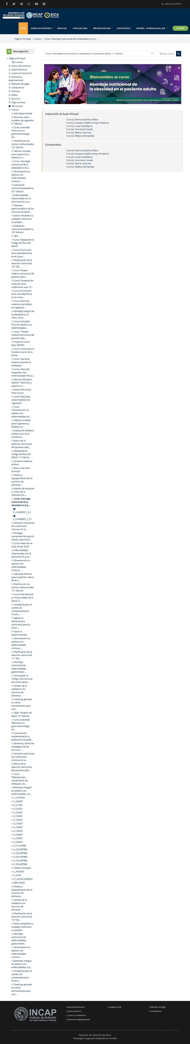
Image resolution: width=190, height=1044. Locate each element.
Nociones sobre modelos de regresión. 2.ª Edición (22, 120)
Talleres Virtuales (22, 867)
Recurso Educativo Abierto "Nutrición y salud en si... (21, 382)
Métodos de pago (102, 28)
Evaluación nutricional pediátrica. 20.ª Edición (22, 188)
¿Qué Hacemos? (74, 1011)
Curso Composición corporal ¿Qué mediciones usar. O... (22, 283)
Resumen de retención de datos (95, 1034)
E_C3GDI (18, 812)
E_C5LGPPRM (20, 860)
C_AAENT (18, 801)
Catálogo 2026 (80, 28)
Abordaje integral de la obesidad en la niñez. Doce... (22, 314)
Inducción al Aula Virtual (62, 114)
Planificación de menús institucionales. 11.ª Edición (22, 587)
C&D (16, 235)
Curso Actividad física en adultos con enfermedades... (21, 324)
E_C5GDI (18, 819)
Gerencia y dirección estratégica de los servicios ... (22, 746)
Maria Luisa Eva (83, 132)
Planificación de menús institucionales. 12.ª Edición (22, 144)
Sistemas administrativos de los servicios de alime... (22, 208)
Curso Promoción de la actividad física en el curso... (21, 253)
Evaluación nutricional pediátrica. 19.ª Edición (22, 229)
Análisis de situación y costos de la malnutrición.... (22, 491)
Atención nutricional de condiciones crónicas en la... (22, 526)
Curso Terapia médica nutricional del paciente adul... (22, 273)
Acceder (180, 28)
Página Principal (23, 38)
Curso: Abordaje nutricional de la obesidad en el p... (70, 38)
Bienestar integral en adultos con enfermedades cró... (21, 790)
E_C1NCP (18, 823)
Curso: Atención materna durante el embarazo (21, 362)
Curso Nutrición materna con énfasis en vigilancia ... (21, 304)
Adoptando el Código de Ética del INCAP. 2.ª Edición (21, 454)
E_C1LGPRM (20, 845)
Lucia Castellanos (84, 125)
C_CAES (17, 875)
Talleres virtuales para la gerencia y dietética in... (21, 154)
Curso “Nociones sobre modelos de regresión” (20, 399)
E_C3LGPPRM (20, 853)
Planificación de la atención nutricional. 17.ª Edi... (21, 655)
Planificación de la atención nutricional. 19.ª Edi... (21, 916)
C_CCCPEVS (19, 797)
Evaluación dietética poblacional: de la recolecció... (22, 433)
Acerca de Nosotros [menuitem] (41, 28)
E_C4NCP (18, 834)
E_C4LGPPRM (20, 856)
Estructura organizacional (78, 1019)
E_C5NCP (18, 838)
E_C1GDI (18, 804)
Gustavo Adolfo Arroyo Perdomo (92, 122)
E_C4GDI (18, 816)
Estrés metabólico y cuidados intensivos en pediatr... (22, 218)
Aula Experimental (23, 113)
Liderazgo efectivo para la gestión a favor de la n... (22, 577)
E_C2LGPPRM (20, 849)
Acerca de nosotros (76, 1007)
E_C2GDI (18, 808)
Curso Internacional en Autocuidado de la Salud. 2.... (22, 597)
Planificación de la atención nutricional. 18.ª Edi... (21, 263)
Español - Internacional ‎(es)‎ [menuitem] (150, 28)
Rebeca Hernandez (84, 135)
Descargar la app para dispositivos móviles (95, 1038)
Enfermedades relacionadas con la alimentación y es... (21, 198)
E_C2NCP (18, 827)
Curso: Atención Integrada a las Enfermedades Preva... (22, 372)
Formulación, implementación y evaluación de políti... (22, 736)
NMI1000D (19, 882)
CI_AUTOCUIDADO (23, 878)
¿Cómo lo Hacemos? (76, 1015)
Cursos (37, 38)
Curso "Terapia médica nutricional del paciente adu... (22, 335)
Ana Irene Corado (84, 129)
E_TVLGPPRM (20, 864)
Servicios (62, 28)
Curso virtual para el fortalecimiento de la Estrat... (22, 352)
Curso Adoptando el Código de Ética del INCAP (22, 243)
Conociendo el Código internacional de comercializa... (22, 678)
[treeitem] (20, 526)
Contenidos (53, 144)
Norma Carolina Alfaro (86, 119)
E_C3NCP (18, 830)
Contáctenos (123, 28)
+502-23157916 (172, 3)
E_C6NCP (18, 841)
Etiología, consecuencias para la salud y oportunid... (22, 536)
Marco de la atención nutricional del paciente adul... (21, 444)
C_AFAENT (19, 871)
